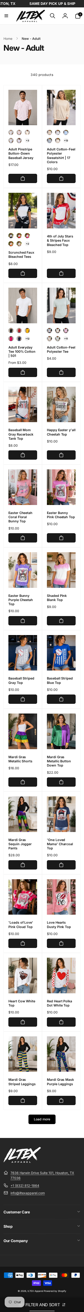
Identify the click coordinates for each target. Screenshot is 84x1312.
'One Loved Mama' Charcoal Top (60, 844)
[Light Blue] (65, 132)
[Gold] (27, 330)
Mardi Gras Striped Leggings (22, 1082)
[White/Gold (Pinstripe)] (27, 132)
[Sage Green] (57, 338)
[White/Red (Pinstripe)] (19, 132)
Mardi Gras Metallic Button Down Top (59, 761)
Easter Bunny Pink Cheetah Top (61, 515)
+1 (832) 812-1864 (24, 1185)
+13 (66, 140)
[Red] (19, 235)
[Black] (11, 235)
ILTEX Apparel (35, 1291)
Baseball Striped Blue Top (60, 680)
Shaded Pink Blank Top (57, 598)
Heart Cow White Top (21, 1003)
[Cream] (57, 140)
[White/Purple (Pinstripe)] (19, 140)
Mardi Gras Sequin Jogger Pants (20, 844)
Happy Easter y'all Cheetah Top (61, 432)
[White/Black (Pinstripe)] (11, 132)
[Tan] (49, 132)
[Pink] (27, 235)
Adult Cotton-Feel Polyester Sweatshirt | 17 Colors (61, 155)
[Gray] (49, 140)
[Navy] (19, 338)
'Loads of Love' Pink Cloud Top (20, 924)
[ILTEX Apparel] (22, 1161)
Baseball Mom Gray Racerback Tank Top (20, 434)
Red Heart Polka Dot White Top (59, 1003)
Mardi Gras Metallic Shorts (20, 759)
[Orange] (11, 243)
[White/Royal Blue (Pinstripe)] (11, 140)
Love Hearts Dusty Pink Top (59, 924)
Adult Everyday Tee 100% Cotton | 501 (21, 351)
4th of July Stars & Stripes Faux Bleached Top (60, 240)
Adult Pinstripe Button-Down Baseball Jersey (20, 153)
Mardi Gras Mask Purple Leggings (60, 1082)
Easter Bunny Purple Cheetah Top (20, 600)
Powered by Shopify (55, 1291)
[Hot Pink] (11, 338)
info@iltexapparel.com (27, 1193)
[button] (6, 16)
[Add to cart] (22, 178)
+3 (27, 140)
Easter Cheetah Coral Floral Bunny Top (20, 517)
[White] (57, 132)
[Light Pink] (65, 330)
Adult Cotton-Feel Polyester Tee (61, 349)
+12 (27, 338)
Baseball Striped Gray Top (21, 680)
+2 (27, 243)
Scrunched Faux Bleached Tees (21, 254)
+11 (66, 338)
